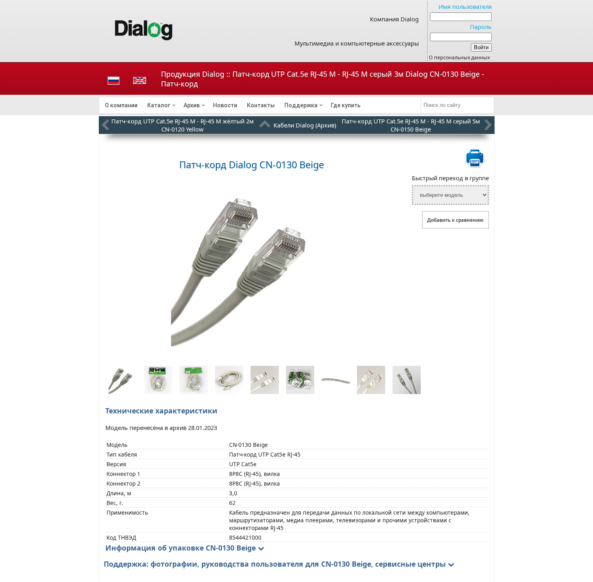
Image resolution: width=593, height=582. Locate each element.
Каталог (158, 105)
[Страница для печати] (475, 166)
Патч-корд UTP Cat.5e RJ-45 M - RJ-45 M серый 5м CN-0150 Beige (411, 125)
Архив (192, 105)
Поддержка (300, 105)
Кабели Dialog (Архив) (305, 125)
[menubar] (260, 105)
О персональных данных (459, 57)
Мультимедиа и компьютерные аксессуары (356, 43)
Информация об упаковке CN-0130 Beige (180, 548)
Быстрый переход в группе (450, 178)
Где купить (346, 105)
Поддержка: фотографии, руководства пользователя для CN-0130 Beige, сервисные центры (275, 564)
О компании (121, 105)
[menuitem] (121, 105)
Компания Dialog (394, 19)
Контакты (261, 105)
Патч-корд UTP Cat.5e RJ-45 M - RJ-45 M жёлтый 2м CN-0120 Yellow (182, 125)
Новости (225, 105)
